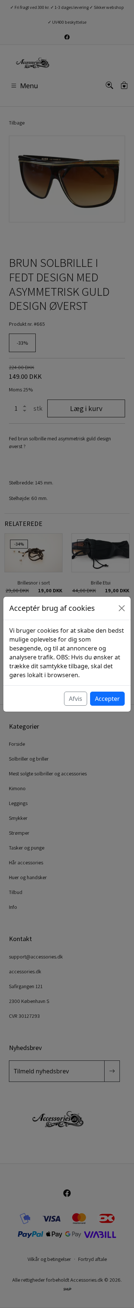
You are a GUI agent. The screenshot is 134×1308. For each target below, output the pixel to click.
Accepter (107, 699)
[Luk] (122, 608)
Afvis (75, 699)
